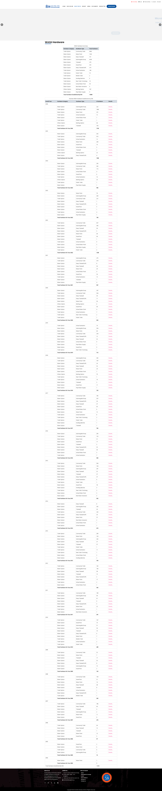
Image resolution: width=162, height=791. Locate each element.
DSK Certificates (134, 1)
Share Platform (84, 777)
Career (141, 1)
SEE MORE (116, 30)
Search (160, 1)
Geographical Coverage (86, 774)
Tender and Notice (147, 1)
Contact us (83, 781)
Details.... (111, 106)
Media (82, 772)
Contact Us (154, 1)
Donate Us (83, 779)
